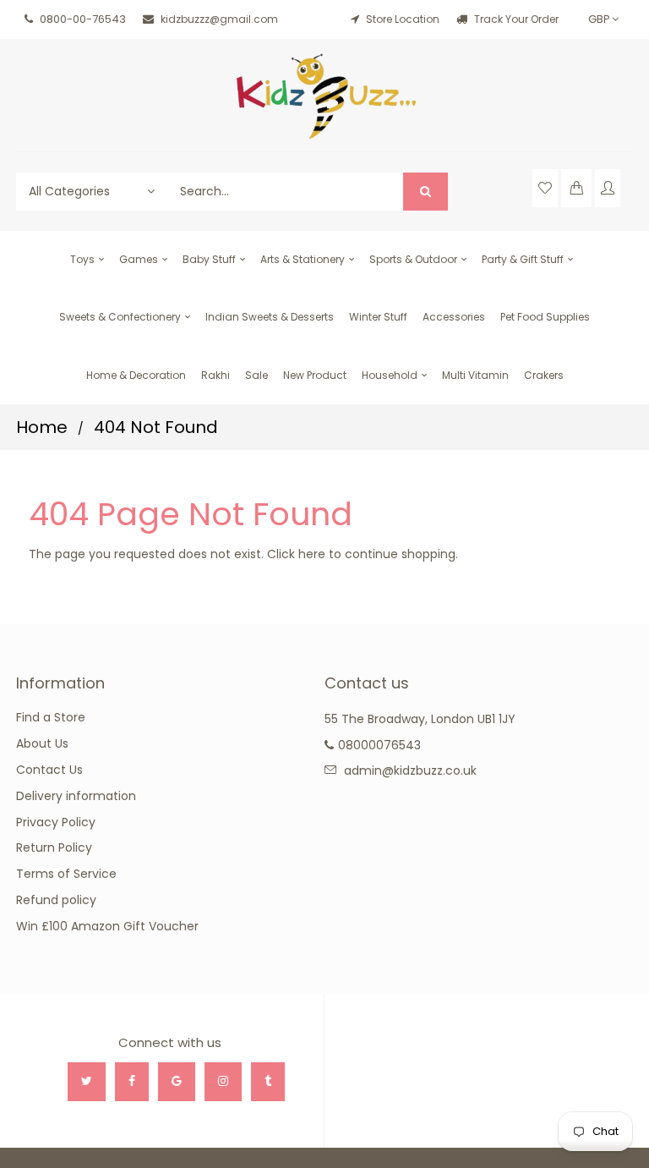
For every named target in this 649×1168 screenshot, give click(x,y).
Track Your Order (515, 19)
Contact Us (49, 769)
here (311, 554)
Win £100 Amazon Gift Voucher (107, 926)
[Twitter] (87, 1081)
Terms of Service (66, 873)
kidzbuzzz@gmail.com (219, 19)
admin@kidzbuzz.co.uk (410, 770)
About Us (42, 743)
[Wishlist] (545, 188)
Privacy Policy (55, 822)
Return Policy (54, 847)
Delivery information (76, 795)
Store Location (402, 19)
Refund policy (56, 899)
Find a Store (50, 717)
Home (42, 427)
